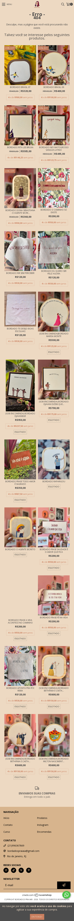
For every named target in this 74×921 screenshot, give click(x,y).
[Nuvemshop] (37, 896)
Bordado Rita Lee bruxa (20, 147)
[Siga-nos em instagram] (6, 870)
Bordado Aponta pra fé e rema (20, 689)
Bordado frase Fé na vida (54, 617)
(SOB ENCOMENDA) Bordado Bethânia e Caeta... (54, 689)
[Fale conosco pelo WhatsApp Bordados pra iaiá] (66, 895)
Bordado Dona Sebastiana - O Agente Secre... (20, 211)
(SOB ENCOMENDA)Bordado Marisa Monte (53, 335)
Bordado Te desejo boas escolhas (20, 330)
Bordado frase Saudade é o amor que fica (54, 550)
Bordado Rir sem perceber (20, 273)
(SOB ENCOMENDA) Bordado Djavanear (20, 414)
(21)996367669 (16, 845)
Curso (6, 831)
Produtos (42, 818)
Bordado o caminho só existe (54, 211)
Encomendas (44, 831)
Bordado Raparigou (54, 481)
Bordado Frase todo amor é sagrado (20, 482)
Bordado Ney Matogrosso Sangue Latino (54, 148)
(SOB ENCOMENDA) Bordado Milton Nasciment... (54, 760)
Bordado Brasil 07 (20, 87)
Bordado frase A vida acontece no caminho (20, 621)
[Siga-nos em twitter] (21, 870)
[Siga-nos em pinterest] (28, 870)
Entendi (37, 916)
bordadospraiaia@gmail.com (23, 851)
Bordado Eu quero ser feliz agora (53, 272)
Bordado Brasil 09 (54, 87)
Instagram (42, 824)
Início (6, 818)
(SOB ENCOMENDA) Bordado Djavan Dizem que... (54, 402)
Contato (8, 824)
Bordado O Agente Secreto (20, 549)
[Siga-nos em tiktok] (13, 870)
